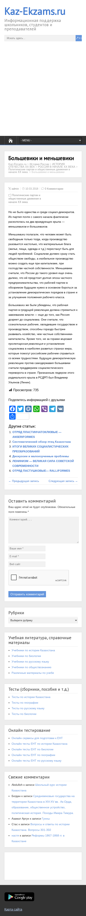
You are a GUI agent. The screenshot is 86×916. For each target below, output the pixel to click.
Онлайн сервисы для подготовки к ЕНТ (37, 738)
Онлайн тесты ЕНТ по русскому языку (36, 760)
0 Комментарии (54, 188)
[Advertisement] (43, 84)
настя (15, 835)
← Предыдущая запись (23, 481)
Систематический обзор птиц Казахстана (41, 441)
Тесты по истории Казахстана (31, 697)
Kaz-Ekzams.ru (35, 11)
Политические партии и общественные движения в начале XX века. (24, 199)
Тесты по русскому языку (28, 708)
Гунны (46, 818)
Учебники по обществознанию (31, 667)
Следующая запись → (63, 481)
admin (15, 188)
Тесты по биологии (24, 713)
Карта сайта (13, 909)
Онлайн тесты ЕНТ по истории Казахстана (39, 743)
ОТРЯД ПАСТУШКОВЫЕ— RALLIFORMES (41, 470)
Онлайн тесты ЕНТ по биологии (32, 749)
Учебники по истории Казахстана (33, 650)
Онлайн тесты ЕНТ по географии (33, 755)
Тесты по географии (25, 702)
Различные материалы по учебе (33, 672)
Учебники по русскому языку (30, 661)
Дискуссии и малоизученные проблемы (40, 456)
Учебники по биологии (26, 656)
